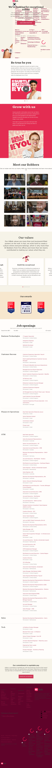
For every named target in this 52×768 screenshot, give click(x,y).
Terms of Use (8, 735)
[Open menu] (11, 51)
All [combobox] (8, 330)
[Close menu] (14, 4)
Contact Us (14, 739)
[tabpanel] (26, 89)
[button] (18, 34)
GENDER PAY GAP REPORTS (26, 676)
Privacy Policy (14, 735)
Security (2, 735)
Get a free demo (8, 716)
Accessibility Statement (6, 739)
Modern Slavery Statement (6, 741)
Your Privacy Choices (5, 737)
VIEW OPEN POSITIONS (26, 22)
